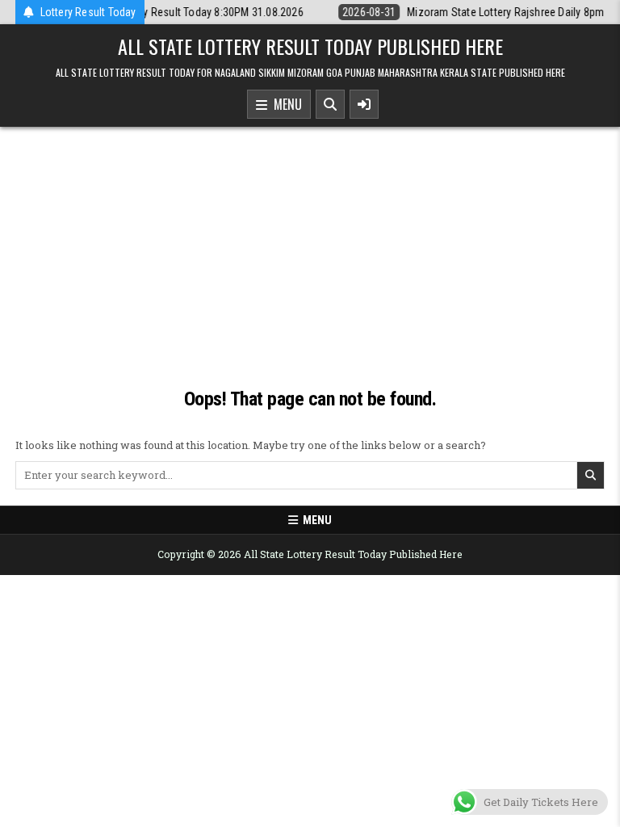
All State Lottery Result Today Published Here (310, 46)
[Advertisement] (310, 264)
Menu (284, 104)
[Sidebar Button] (364, 104)
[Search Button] (330, 104)
